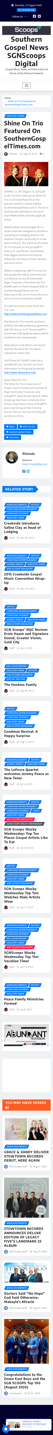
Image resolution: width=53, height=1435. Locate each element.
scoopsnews (15, 1393)
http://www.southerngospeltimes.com (25, 314)
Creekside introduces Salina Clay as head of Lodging (22, 527)
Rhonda (13, 153)
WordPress (44, 1425)
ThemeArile (36, 1429)
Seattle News (19, 1429)
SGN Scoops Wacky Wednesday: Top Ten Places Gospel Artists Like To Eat (26, 835)
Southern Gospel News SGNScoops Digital (26, 51)
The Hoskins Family (20, 684)
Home (8, 97)
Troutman (14, 437)
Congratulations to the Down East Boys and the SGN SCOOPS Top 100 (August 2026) (24, 1380)
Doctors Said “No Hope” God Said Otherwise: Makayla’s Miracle (24, 1297)
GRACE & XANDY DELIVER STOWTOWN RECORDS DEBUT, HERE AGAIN (26, 1156)
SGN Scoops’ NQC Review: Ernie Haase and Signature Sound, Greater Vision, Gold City (26, 635)
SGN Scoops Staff (18, 1166)
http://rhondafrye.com (34, 464)
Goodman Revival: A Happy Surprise (21, 733)
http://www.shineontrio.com (20, 372)
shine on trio (29, 426)
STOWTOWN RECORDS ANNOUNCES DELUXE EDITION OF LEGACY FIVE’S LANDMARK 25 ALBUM (23, 1236)
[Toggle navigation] (27, 85)
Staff (11, 537)
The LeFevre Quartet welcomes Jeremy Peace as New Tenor (26, 773)
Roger (12, 426)
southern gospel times (20, 432)
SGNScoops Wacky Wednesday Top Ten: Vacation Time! (21, 956)
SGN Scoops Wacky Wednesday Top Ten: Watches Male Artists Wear (22, 895)
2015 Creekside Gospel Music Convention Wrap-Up (25, 578)
